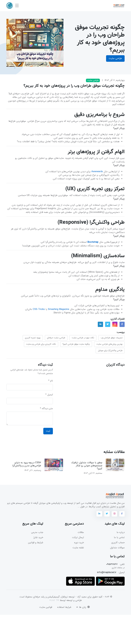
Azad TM (54, 600)
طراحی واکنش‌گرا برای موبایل (110, 350)
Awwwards (97, 171)
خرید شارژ (38, 537)
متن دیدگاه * (46, 408)
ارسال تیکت (78, 537)
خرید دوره (79, 542)
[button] (9, 5)
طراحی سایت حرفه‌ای (56, 337)
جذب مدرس (37, 532)
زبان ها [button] (82, 607)
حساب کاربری (118, 542)
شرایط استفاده (64, 607)
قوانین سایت (45, 607)
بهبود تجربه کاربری (33, 337)
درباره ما (121, 532)
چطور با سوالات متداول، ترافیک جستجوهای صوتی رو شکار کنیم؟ (86, 466)
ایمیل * (49, 395)
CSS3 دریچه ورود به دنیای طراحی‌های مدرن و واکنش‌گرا (26, 464)
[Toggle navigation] (16, 5)
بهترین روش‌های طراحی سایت (109, 344)
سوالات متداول (117, 548)
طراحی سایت (115, 58)
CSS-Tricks (39, 309)
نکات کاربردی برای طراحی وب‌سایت (41, 344)
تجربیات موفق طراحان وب (112, 337)
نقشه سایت (78, 548)
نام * (50, 381)
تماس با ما (119, 537)
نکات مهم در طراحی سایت (83, 337)
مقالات (81, 532)
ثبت (48, 431)
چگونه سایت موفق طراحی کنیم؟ (76, 344)
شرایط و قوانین (35, 542)
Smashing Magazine (58, 309)
